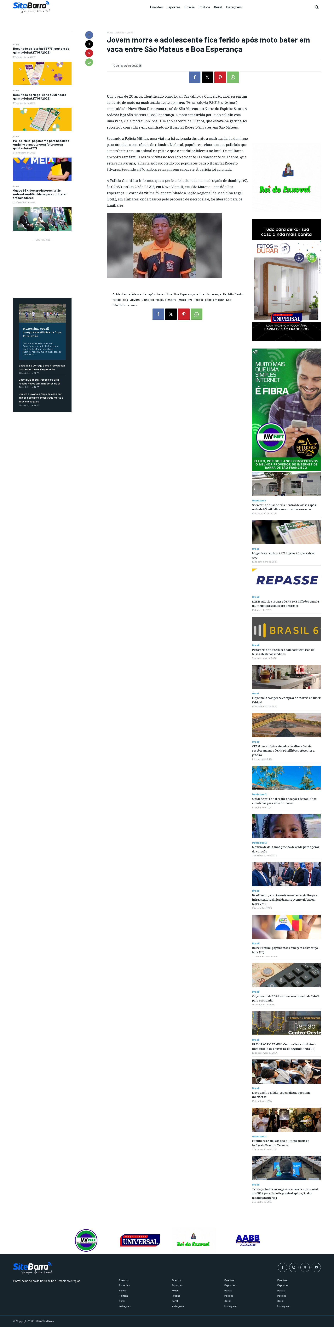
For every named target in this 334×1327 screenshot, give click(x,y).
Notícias (119, 32)
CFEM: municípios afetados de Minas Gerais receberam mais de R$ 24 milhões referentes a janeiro (283, 750)
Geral (255, 693)
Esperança (213, 294)
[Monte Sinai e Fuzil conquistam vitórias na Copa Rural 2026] (42, 313)
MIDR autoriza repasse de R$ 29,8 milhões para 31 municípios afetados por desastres (285, 603)
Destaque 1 (259, 500)
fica (125, 299)
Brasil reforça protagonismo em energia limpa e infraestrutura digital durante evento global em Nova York (284, 899)
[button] (316, 7)
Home (110, 32)
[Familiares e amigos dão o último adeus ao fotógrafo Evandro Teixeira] (286, 1120)
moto (182, 299)
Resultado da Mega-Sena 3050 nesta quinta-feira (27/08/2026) (39, 96)
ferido (116, 299)
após (151, 294)
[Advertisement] (42, 266)
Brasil (16, 44)
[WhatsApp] (89, 62)
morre (172, 299)
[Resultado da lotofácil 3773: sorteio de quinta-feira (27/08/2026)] (42, 73)
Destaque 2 (259, 794)
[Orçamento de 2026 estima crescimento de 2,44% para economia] (286, 975)
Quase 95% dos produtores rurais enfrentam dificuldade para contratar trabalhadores (40, 193)
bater (161, 294)
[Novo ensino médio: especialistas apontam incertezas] (286, 1071)
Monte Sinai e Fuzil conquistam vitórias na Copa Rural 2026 (42, 332)
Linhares (148, 299)
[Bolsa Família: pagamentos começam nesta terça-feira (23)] (286, 927)
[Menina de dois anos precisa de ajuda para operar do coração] (286, 826)
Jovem (135, 299)
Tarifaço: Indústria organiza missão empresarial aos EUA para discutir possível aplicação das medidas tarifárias (285, 1193)
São (228, 299)
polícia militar (214, 299)
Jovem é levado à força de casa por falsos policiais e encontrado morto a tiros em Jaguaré (41, 397)
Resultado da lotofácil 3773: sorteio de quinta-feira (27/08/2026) (41, 50)
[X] (89, 44)
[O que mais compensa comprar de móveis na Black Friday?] (286, 677)
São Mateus (120, 305)
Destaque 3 (259, 1136)
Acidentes (119, 294)
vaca (134, 305)
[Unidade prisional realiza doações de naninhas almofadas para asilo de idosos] (286, 778)
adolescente (137, 294)
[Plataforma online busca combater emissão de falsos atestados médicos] (286, 629)
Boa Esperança (184, 294)
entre (200, 294)
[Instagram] (293, 1267)
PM (190, 299)
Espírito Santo (233, 294)
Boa (169, 294)
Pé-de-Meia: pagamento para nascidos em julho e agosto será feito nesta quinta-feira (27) (41, 144)
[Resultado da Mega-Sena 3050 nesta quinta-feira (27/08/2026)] (42, 119)
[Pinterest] (89, 53)
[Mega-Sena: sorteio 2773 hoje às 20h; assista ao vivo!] (286, 532)
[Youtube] (316, 1267)
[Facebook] (89, 35)
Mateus (161, 299)
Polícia (130, 32)
